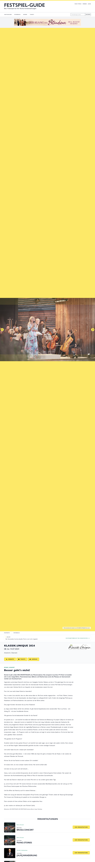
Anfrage (34, 659)
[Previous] (2, 329)
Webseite (11, 659)
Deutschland (8, 14)
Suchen (88, 14)
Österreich (17, 14)
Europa (25, 14)
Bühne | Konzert (9, 667)
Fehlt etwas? (78, 3)
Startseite (7, 632)
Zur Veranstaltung (81, 827)
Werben (85, 3)
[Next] (92, 329)
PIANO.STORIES (24, 842)
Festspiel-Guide (24, 5)
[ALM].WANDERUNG (27, 855)
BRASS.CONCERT (25, 830)
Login (89, 3)
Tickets (32, 14)
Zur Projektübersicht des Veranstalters (77, 638)
